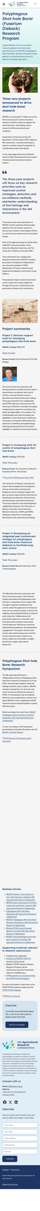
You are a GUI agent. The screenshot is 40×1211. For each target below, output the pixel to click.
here (15, 1102)
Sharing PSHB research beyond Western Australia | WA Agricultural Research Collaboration (20, 1063)
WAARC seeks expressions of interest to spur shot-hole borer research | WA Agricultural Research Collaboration (21, 1037)
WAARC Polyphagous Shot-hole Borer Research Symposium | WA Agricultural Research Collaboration (22, 1054)
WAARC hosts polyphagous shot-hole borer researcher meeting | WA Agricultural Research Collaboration (21, 1071)
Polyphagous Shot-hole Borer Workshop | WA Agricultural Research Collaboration (21, 1046)
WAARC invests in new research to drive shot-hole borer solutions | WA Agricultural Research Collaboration (20, 1029)
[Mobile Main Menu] (3, 4)
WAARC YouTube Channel (12, 864)
